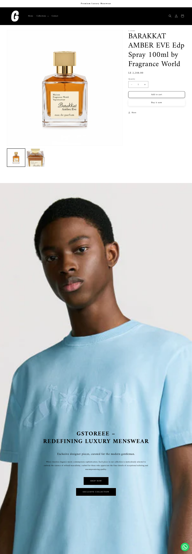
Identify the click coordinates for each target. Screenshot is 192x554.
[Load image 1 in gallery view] (16, 158)
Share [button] (134, 112)
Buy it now (156, 103)
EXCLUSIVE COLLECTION (96, 492)
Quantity (131, 79)
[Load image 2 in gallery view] (36, 158)
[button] (42, 16)
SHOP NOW (96, 481)
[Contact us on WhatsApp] (185, 547)
